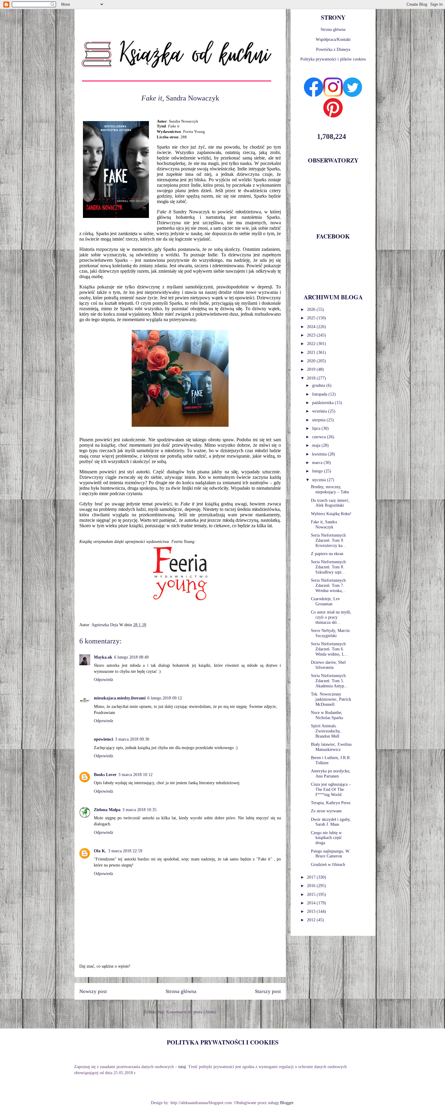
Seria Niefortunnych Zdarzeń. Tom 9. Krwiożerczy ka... (328, 540)
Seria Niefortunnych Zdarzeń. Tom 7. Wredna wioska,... (328, 585)
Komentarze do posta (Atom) (191, 1012)
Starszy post (268, 991)
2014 (312, 903)
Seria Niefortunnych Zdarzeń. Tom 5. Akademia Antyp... (329, 680)
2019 (312, 369)
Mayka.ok (103, 657)
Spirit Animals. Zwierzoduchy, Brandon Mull (326, 731)
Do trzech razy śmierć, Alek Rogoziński (330, 503)
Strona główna (181, 991)
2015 (312, 894)
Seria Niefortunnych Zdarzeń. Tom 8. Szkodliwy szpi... (328, 567)
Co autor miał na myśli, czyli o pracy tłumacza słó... (331, 617)
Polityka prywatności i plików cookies (333, 59)
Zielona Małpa (107, 809)
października (323, 402)
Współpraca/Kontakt (333, 39)
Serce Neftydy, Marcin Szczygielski (330, 633)
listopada (320, 394)
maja (316, 445)
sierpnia (319, 420)
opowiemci (103, 739)
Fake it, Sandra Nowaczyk (324, 524)
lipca (316, 428)
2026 (312, 309)
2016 (312, 885)
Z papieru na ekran (327, 553)
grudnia (319, 385)
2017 (312, 877)
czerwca (319, 437)
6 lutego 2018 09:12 (164, 698)
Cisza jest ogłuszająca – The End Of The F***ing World (331, 789)
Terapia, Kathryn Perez (331, 803)
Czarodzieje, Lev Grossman (325, 601)
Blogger (286, 1102)
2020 (312, 361)
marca (318, 462)
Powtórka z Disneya (333, 49)
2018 (312, 378)
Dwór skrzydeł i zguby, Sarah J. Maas (331, 822)
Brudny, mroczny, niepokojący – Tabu (330, 489)
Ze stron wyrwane (326, 811)
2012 (312, 920)
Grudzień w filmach (328, 864)
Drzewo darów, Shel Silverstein (328, 665)
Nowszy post (93, 991)
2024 (312, 326)
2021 (312, 352)
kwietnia (320, 454)
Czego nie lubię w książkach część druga (326, 837)
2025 (312, 318)
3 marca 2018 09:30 (132, 739)
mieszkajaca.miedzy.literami (120, 698)
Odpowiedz (103, 679)
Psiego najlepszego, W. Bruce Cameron (330, 854)
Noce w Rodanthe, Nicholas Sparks (327, 715)
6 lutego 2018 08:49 (131, 657)
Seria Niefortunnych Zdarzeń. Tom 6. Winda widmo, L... (329, 649)
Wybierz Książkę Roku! (331, 513)
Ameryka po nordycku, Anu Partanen (331, 773)
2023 (312, 335)
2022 (312, 343)
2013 (312, 911)
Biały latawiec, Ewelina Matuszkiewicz (331, 747)
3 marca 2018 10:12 (135, 774)
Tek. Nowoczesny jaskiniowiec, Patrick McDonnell (331, 699)
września (320, 411)
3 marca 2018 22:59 (125, 851)
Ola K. (100, 851)
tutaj (182, 1066)
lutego (318, 471)
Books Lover (105, 774)
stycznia (319, 480)
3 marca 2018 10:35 (139, 809)
